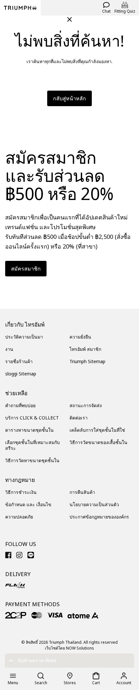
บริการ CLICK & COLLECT (32, 418)
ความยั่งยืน (80, 337)
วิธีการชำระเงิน (21, 492)
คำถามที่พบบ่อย (20, 405)
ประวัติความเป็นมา (24, 337)
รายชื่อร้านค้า (19, 361)
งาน (9, 349)
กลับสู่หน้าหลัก (69, 98)
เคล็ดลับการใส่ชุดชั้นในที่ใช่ (97, 430)
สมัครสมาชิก (26, 268)
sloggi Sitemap (20, 374)
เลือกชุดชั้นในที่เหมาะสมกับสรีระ (32, 445)
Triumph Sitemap (87, 361)
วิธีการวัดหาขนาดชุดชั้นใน (32, 460)
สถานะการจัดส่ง (86, 405)
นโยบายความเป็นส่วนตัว (94, 504)
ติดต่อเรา (79, 418)
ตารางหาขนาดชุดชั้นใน (29, 430)
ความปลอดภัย (19, 517)
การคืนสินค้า (82, 492)
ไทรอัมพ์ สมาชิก (85, 349)
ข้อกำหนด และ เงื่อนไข (28, 504)
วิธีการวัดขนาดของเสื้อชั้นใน (98, 442)
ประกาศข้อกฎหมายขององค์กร (99, 517)
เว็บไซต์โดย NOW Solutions (69, 648)
